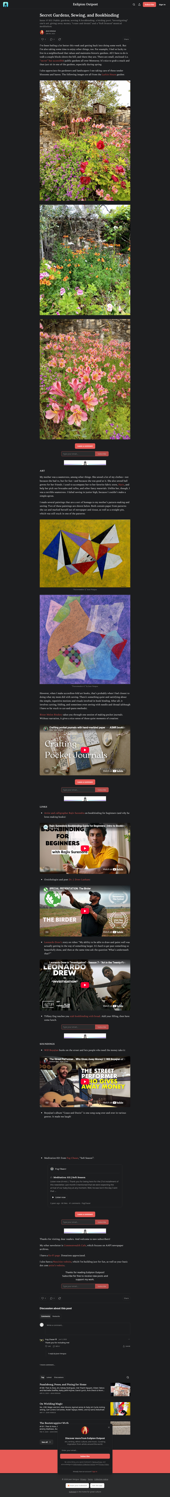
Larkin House (108, 74)
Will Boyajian (51, 1050)
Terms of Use (97, 1462)
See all (45, 1442)
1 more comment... (47, 1365)
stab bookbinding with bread (85, 1016)
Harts (121, 484)
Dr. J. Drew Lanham (79, 879)
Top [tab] (42, 1377)
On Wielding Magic (51, 1403)
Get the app (97, 1485)
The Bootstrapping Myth (54, 1423)
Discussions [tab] (58, 1377)
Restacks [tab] (56, 1316)
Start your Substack (78, 1485)
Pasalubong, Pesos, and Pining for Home (63, 1384)
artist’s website (56, 1265)
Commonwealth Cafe (75, 1245)
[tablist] (50, 1316)
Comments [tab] (45, 1316)
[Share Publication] (139, 4)
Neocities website (62, 1262)
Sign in (162, 4)
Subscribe (149, 4)
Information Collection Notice (84, 1464)
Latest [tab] (49, 1377)
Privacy (83, 1479)
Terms (90, 1479)
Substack (72, 1492)
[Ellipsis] (129, 1339)
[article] (85, 1390)
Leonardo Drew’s (53, 942)
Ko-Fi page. (54, 1255)
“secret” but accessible (51, 61)
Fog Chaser (72, 1158)
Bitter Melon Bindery (51, 715)
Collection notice (101, 1479)
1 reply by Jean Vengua (57, 1353)
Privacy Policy (104, 1464)
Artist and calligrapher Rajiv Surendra (64, 813)
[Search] (133, 4)
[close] (109, 1427)
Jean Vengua (51, 31)
